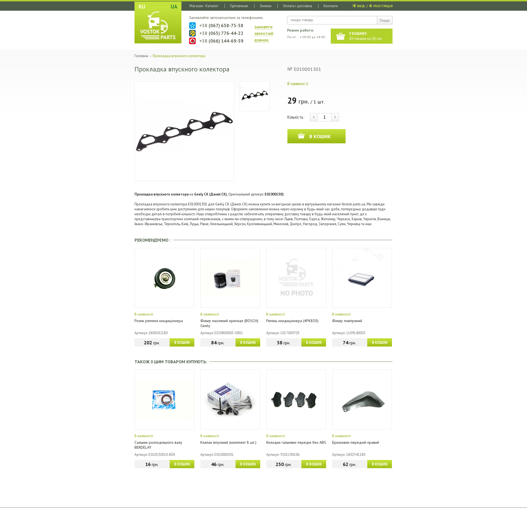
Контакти (331, 6)
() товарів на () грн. (366, 36)
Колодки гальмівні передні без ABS (296, 442)
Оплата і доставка (297, 6)
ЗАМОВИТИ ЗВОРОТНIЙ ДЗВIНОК (263, 33)
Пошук (385, 20)
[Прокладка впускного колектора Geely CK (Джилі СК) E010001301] (184, 131)
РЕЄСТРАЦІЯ (383, 6)
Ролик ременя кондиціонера (158, 320)
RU (142, 6)
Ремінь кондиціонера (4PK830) (292, 320)
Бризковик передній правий (355, 442)
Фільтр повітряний (347, 320)
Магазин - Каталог (204, 6)
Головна (141, 56)
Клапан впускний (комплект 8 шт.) (228, 442)
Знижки (265, 6)
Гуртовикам (239, 6)
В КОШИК (182, 342)
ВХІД (361, 6)
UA (174, 6)
